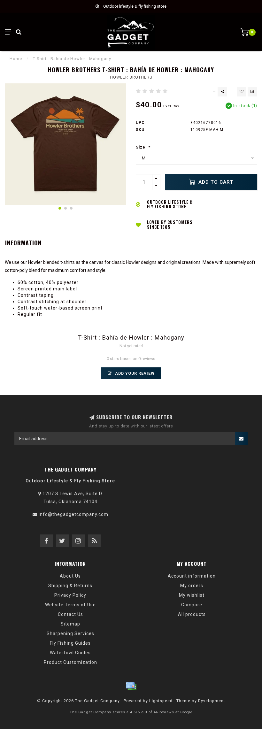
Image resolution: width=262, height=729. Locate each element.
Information (23, 243)
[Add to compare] (252, 91)
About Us (70, 576)
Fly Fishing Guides (70, 643)
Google (186, 712)
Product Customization (70, 662)
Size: (143, 147)
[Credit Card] (131, 686)
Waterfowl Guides (70, 652)
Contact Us (70, 614)
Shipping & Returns (70, 585)
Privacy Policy (70, 595)
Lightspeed (161, 700)
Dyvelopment (211, 700)
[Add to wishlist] (241, 91)
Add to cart (215, 182)
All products (192, 614)
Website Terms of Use (70, 604)
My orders (191, 585)
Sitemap (70, 623)
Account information (192, 576)
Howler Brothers (131, 77)
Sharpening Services (70, 633)
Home (16, 58)
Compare (191, 604)
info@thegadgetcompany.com (73, 514)
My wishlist (191, 595)
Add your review (134, 373)
